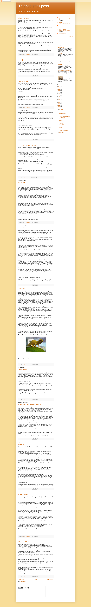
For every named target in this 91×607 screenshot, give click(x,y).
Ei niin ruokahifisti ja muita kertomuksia (64, 70)
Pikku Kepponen (61, 17)
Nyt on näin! (21, 182)
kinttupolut (60, 22)
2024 (59, 89)
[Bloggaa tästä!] (33, 54)
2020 (59, 95)
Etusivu (36, 579)
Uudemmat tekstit (21, 579)
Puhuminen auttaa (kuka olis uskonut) (29, 404)
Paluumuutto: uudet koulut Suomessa (64, 30)
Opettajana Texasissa (62, 29)
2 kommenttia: (28, 536)
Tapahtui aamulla (23, 81)
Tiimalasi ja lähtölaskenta (25, 542)
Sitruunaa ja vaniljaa (62, 33)
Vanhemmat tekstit (50, 579)
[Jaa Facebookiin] (35, 54)
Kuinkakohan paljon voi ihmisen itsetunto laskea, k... (64, 117)
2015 (59, 102)
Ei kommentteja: (28, 364)
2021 (59, 93)
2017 (59, 99)
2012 (59, 106)
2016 (59, 100)
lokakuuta (61, 110)
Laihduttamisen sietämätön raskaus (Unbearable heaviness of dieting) (64, 41)
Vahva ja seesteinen (24, 60)
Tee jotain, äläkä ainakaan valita (27, 145)
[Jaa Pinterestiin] (37, 54)
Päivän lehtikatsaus (24, 494)
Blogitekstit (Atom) (23, 581)
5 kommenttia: (28, 222)
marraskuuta (61, 109)
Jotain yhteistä (22, 369)
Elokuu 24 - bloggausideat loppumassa (64, 23)
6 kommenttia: (28, 75)
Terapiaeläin (22, 289)
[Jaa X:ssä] (34, 54)
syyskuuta (61, 132)
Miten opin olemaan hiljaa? (62, 34)
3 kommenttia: (28, 54)
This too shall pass (33, 6)
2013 (59, 105)
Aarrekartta (21, 228)
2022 (59, 92)
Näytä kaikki (71, 36)
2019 (59, 96)
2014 (59, 103)
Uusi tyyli (21, 444)
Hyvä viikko (60, 53)
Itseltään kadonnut (61, 47)
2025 (59, 87)
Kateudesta (60, 64)
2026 (59, 86)
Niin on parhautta (23, 18)
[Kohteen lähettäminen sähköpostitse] (32, 54)
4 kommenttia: (28, 139)
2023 (59, 90)
